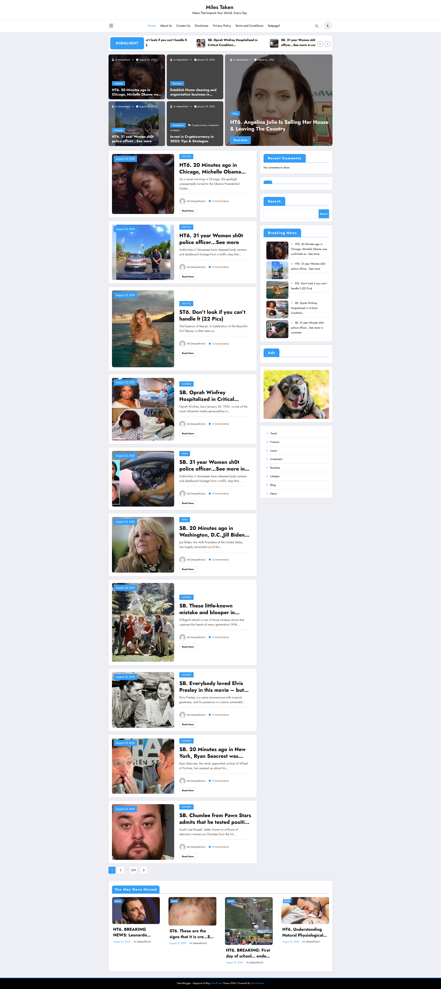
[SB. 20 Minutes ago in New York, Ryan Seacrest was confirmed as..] (143, 766)
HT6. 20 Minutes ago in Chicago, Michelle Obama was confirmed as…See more (136, 92)
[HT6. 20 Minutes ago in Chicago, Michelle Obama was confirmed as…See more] (137, 76)
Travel (273, 433)
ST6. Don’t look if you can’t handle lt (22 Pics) (212, 315)
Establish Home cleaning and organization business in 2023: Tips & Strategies (193, 92)
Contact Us (183, 25)
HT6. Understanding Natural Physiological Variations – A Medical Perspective (304, 932)
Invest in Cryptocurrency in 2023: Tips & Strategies (192, 138)
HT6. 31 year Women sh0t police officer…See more (132, 138)
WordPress (216, 983)
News (185, 453)
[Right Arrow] (327, 44)
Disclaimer (201, 25)
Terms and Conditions (249, 25)
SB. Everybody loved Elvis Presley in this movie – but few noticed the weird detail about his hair (213, 686)
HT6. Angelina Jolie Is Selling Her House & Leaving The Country (279, 125)
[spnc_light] (328, 25)
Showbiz (186, 383)
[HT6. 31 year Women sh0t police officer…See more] (137, 123)
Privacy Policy (222, 25)
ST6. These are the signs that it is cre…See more (192, 934)
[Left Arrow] (320, 44)
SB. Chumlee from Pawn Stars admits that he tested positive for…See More (215, 818)
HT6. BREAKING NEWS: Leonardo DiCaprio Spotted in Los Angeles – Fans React (132, 932)
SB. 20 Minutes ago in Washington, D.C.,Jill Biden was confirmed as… (212, 531)
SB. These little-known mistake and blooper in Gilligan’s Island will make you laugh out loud (210, 609)
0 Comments (221, 201)
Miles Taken (219, 7)
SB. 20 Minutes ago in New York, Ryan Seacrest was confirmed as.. (212, 752)
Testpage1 (274, 25)
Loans (273, 451)
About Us (166, 25)
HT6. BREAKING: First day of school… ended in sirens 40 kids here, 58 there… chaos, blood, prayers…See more (248, 953)
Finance (274, 442)
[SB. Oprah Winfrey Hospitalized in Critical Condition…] (143, 409)
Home (152, 25)
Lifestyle (118, 83)
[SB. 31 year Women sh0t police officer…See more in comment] (143, 478)
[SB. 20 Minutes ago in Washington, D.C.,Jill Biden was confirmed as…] (143, 544)
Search (274, 201)
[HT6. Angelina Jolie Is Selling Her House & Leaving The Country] (278, 100)
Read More (240, 140)
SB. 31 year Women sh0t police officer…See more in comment (266, 42)
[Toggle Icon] (111, 26)
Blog (235, 113)
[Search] (316, 26)
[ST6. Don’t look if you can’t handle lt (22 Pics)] (143, 328)
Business (177, 83)
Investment (178, 125)
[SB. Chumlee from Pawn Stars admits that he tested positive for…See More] (143, 832)
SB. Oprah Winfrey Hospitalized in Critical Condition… (195, 42)
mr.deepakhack (122, 59)
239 (133, 870)
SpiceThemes (257, 983)
